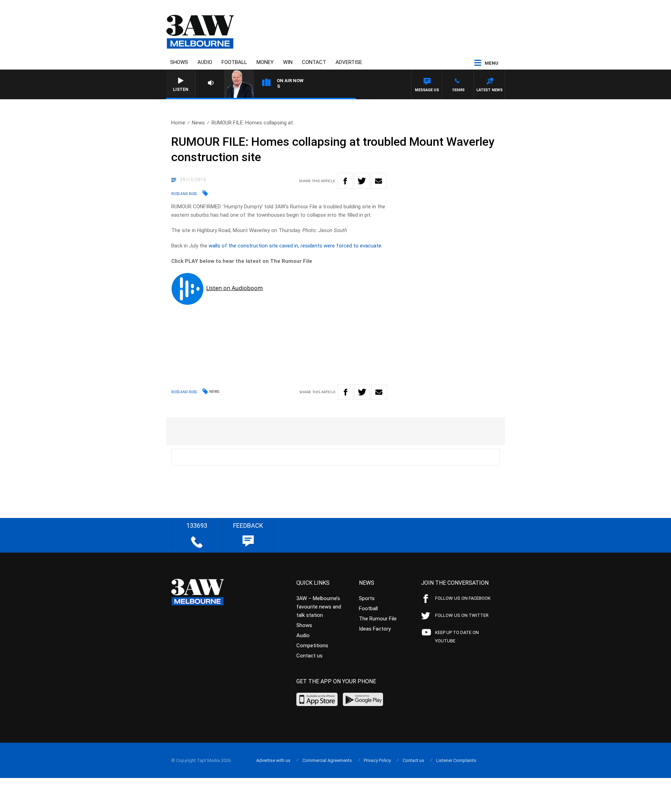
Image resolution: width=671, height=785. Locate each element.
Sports (367, 598)
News (198, 123)
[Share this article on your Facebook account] (345, 181)
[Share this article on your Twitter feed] (362, 181)
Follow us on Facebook (463, 598)
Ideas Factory (375, 629)
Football (234, 62)
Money (265, 62)
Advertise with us (273, 760)
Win (288, 62)
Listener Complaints (456, 760)
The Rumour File (378, 618)
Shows (179, 62)
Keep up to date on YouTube (457, 636)
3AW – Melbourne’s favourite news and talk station (318, 606)
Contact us (309, 656)
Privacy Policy (377, 760)
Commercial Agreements (327, 760)
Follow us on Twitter (462, 615)
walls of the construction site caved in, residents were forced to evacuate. (295, 246)
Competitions (312, 645)
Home (178, 123)
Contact (314, 62)
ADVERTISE (349, 62)
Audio (204, 62)
